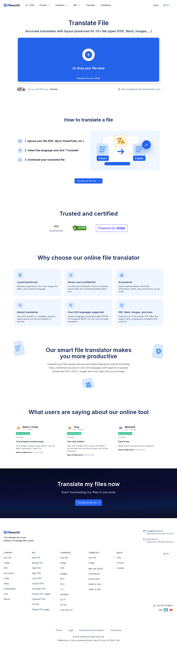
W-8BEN (64, 594)
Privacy (59, 630)
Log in (156, 5)
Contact (120, 568)
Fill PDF (36, 604)
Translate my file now (86, 181)
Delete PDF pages (40, 609)
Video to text (94, 589)
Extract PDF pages (41, 594)
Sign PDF (36, 573)
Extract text (94, 579)
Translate (90, 5)
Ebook (7, 599)
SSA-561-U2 (66, 610)
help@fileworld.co (155, 531)
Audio (6, 578)
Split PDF (36, 568)
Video (6, 583)
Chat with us (152, 539)
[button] (88, 59)
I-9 (61, 589)
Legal (70, 630)
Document (9, 573)
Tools (31, 5)
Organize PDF (39, 599)
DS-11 (63, 599)
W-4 (62, 584)
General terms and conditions (91, 630)
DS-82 (63, 605)
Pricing (120, 563)
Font (6, 594)
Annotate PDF (39, 588)
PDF (6, 568)
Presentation (10, 588)
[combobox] (167, 5)
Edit (75, 5)
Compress (60, 5)
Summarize (106, 5)
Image (7, 563)
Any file (7, 557)
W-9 (62, 579)
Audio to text (94, 584)
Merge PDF (37, 563)
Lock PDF (37, 578)
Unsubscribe (116, 630)
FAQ (119, 557)
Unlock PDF (38, 583)
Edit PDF (36, 557)
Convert (43, 5)
